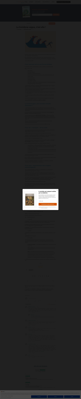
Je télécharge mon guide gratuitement (47, 204)
